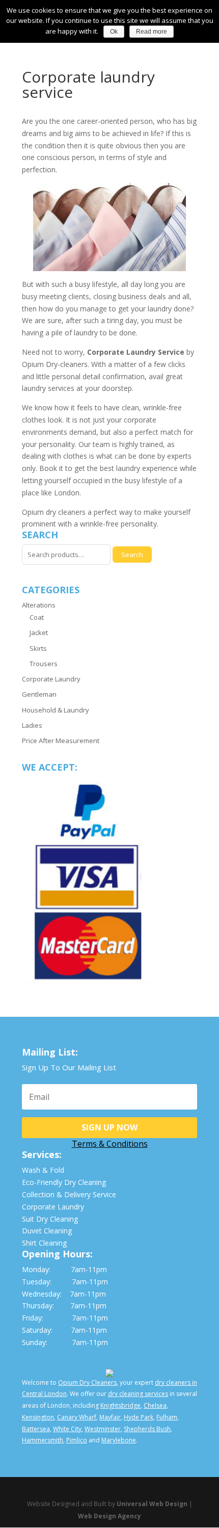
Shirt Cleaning (44, 1243)
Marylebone (118, 1440)
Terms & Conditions (110, 1143)
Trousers (44, 663)
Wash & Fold (43, 1170)
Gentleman (39, 694)
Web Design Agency (109, 1516)
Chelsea (155, 1405)
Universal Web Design (152, 1503)
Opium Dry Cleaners (87, 1382)
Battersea (36, 1429)
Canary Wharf (76, 1417)
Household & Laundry (55, 710)
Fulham (166, 1417)
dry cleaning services (138, 1393)
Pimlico (76, 1440)
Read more (151, 31)
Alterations (39, 605)
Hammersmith (42, 1440)
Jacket (39, 632)
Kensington (38, 1417)
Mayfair (110, 1417)
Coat (37, 617)
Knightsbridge (120, 1405)
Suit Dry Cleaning (50, 1219)
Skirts (38, 648)
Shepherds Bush (147, 1429)
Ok (114, 31)
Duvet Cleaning (47, 1230)
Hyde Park (138, 1417)
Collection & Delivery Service (69, 1194)
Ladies (32, 725)
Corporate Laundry (51, 678)
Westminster (103, 1429)
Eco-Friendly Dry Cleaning (64, 1182)
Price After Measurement (60, 740)
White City (67, 1429)
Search (132, 554)
